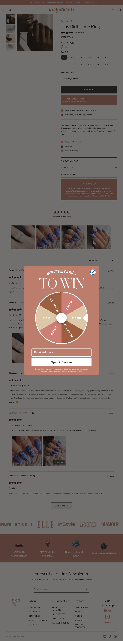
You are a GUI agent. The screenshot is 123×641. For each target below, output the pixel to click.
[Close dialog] (92, 272)
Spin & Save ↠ (61, 362)
